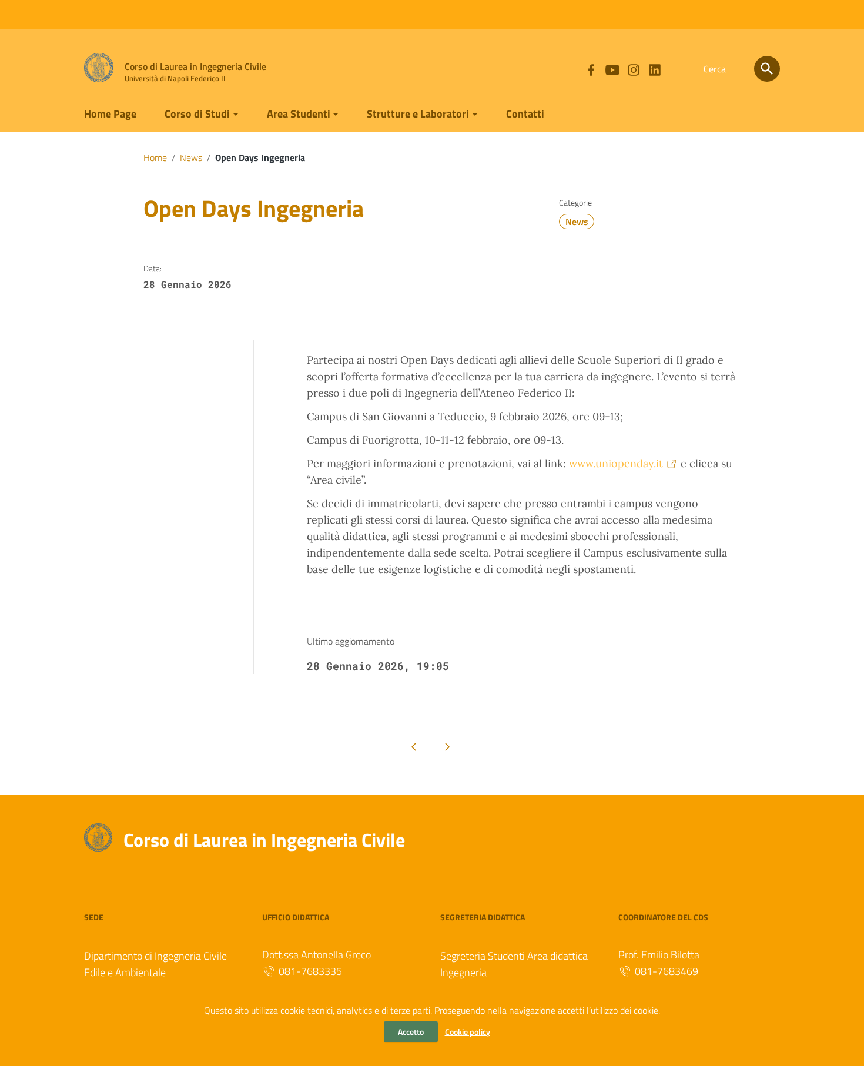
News (191, 157)
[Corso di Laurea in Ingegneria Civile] (98, 67)
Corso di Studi (197, 114)
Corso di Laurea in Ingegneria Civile (264, 840)
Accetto (411, 1031)
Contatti (525, 114)
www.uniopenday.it (616, 463)
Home (155, 157)
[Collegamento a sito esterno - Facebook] (591, 69)
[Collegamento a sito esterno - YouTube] (612, 69)
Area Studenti (298, 114)
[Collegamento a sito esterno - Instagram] (633, 69)
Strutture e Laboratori (418, 114)
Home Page (110, 114)
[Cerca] (767, 69)
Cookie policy (467, 1031)
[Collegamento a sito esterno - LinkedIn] (654, 69)
